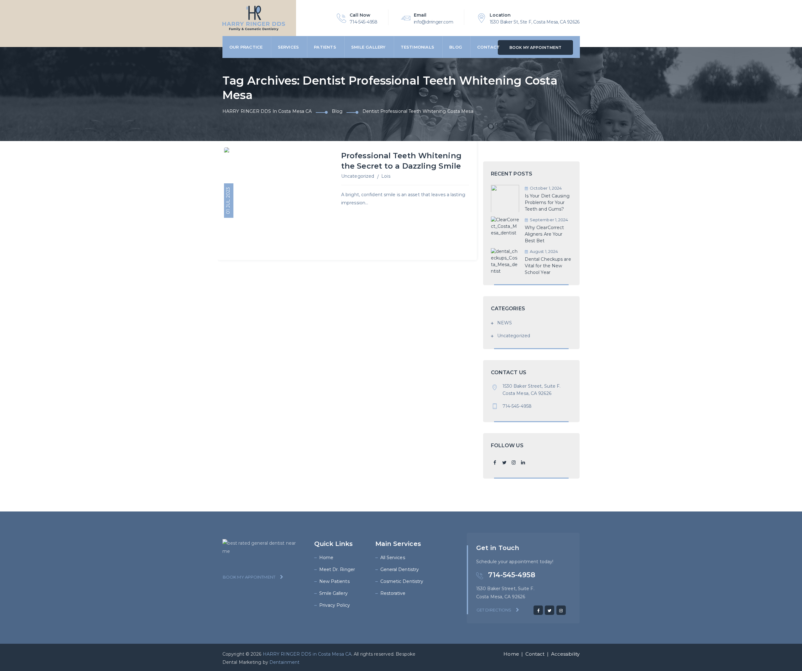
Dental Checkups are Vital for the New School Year (548, 265)
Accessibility (565, 654)
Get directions (494, 609)
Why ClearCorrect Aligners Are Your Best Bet (544, 234)
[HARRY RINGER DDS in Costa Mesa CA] (253, 18)
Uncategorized (357, 176)
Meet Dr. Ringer (337, 569)
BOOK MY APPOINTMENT (535, 47)
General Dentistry (399, 569)
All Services (392, 557)
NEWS (504, 323)
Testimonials (417, 47)
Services (288, 47)
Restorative (393, 593)
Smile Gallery (368, 47)
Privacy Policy (334, 605)
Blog (455, 47)
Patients (325, 47)
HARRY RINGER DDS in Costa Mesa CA (307, 654)
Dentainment (284, 662)
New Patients (334, 581)
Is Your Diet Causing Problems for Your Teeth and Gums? (547, 202)
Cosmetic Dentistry (402, 581)
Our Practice (246, 47)
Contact (488, 47)
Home (326, 557)
